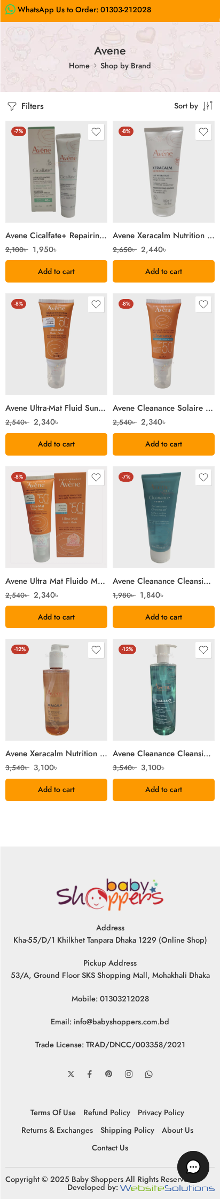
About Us (177, 1129)
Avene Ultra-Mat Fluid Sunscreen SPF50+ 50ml (56, 408)
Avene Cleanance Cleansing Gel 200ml (164, 581)
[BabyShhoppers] (110, 893)
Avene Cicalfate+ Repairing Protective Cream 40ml (56, 235)
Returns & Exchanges (57, 1129)
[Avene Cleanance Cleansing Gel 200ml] (163, 517)
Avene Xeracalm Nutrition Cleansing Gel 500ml (56, 753)
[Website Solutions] (167, 1187)
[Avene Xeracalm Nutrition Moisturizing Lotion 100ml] (163, 171)
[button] (56, 271)
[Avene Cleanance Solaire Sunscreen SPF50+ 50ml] (163, 344)
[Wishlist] (96, 132)
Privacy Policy (161, 1112)
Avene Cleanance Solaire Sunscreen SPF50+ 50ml (164, 408)
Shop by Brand (125, 65)
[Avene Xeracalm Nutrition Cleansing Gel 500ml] (56, 689)
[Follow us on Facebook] (89, 1074)
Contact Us (110, 1147)
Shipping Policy (127, 1129)
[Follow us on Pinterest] (109, 1074)
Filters (31, 106)
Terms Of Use (53, 1112)
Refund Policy (106, 1112)
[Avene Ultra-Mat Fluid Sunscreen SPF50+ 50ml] (56, 344)
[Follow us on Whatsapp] (148, 1074)
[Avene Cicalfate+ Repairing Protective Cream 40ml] (56, 171)
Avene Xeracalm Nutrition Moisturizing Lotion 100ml (164, 235)
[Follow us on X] (71, 1074)
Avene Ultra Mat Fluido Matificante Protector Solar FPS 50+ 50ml (56, 581)
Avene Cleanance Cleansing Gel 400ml (164, 753)
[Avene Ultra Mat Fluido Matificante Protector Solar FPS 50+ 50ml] (56, 517)
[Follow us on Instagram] (128, 1074)
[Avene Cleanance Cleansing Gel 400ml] (163, 689)
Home (79, 65)
